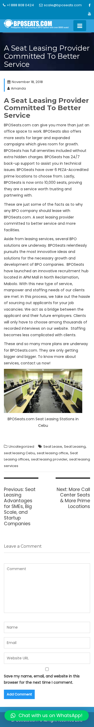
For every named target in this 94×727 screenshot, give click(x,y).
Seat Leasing (75, 446)
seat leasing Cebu (19, 453)
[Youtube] (89, 14)
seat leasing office (52, 453)
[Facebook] (89, 5)
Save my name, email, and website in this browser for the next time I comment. (42, 679)
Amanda (18, 88)
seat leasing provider (49, 459)
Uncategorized (21, 446)
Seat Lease (52, 446)
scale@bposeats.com (63, 5)
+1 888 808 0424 (20, 5)
